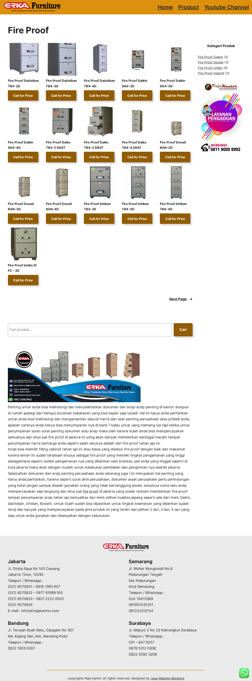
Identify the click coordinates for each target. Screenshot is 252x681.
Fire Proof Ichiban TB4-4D (173, 206)
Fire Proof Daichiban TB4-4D (99, 83)
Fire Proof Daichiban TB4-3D (61, 83)
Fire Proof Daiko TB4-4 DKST (134, 145)
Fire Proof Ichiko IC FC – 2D (22, 268)
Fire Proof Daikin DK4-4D (20, 145)
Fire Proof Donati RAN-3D (21, 206)
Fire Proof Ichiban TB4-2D (97, 206)
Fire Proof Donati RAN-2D (173, 145)
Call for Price (23, 96)
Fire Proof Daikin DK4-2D (134, 83)
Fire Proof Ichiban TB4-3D (135, 206)
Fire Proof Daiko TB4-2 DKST (58, 145)
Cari (183, 329)
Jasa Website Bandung (167, 678)
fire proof (90, 491)
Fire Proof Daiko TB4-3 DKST (96, 145)
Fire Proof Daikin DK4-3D (172, 83)
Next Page (181, 299)
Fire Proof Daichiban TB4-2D (23, 83)
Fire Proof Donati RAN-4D (59, 206)
